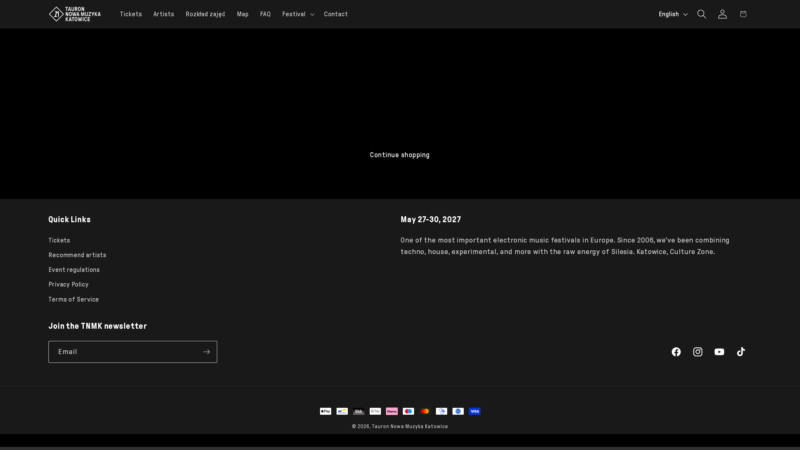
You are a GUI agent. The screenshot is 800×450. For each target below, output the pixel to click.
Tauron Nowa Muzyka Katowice (410, 426)
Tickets (59, 240)
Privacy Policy (68, 284)
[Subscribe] (206, 352)
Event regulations (74, 269)
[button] (297, 14)
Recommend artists (77, 255)
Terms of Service (73, 299)
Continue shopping (400, 155)
